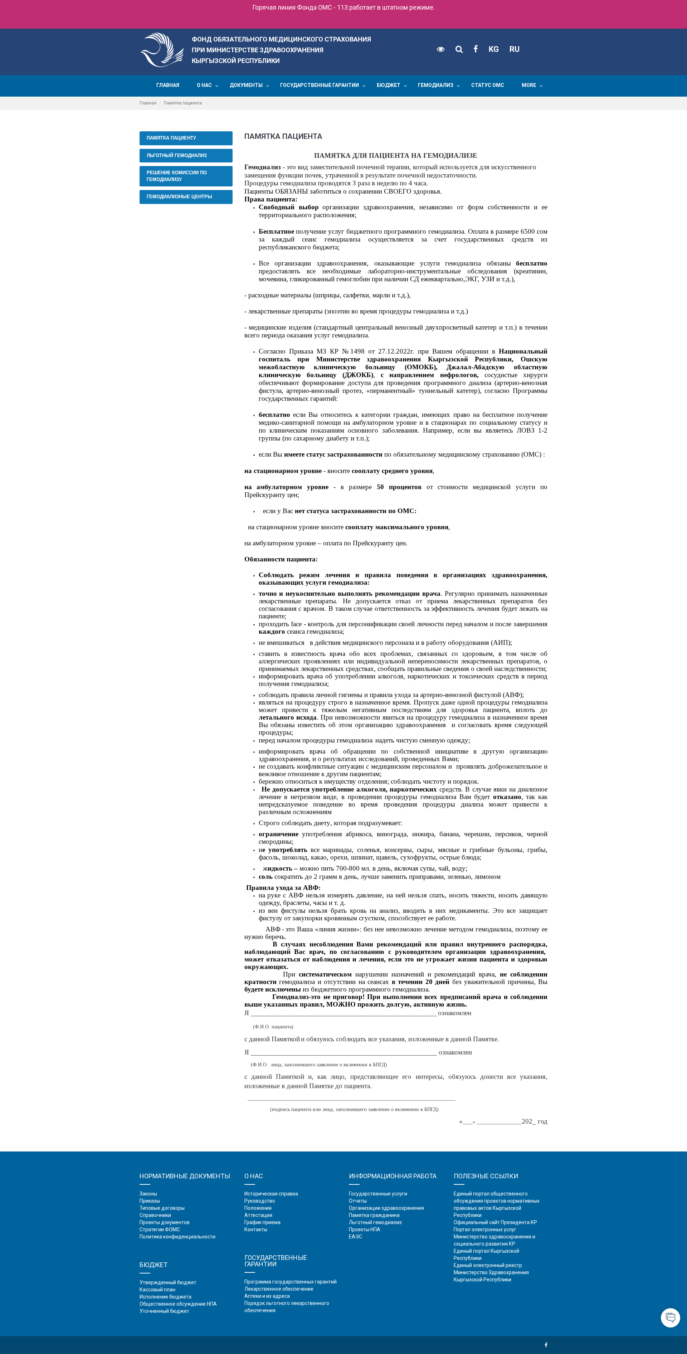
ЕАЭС (355, 1236)
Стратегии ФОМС (160, 1229)
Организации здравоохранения (386, 1208)
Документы (246, 85)
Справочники (155, 1215)
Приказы (150, 1201)
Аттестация (258, 1215)
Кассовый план (157, 1289)
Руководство (259, 1201)
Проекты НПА (364, 1229)
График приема (262, 1222)
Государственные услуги (378, 1194)
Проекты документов (165, 1222)
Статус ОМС (487, 85)
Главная (167, 85)
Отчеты (358, 1201)
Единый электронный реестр (488, 1265)
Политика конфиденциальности (177, 1236)
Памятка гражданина (374, 1215)
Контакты (255, 1229)
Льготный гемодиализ (177, 155)
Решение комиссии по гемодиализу (177, 176)
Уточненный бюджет (164, 1311)
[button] (216, 86)
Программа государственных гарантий (290, 1282)
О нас (204, 85)
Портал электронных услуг (485, 1229)
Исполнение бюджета (165, 1297)
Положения (258, 1208)
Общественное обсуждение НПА (178, 1304)
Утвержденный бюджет (168, 1282)
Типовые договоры (162, 1208)
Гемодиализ (435, 85)
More (529, 85)
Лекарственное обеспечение (278, 1289)
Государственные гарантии (319, 85)
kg (494, 49)
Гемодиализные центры (179, 196)
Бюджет (388, 85)
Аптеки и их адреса (267, 1296)
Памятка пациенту (171, 138)
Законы (148, 1194)
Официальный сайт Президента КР (495, 1222)
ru (515, 49)
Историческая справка (271, 1194)
